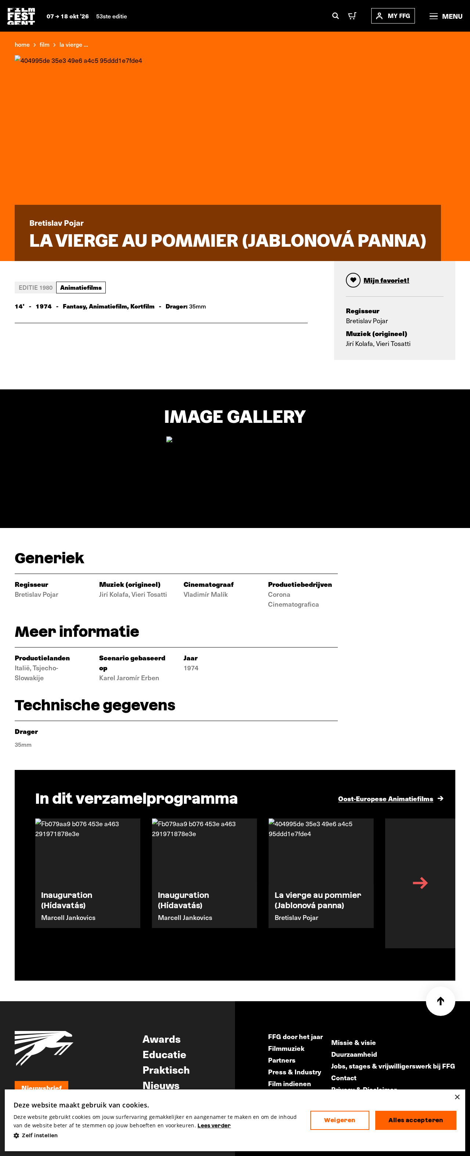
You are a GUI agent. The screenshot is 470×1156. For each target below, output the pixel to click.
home (22, 44)
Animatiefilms (81, 287)
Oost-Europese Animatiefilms (385, 798)
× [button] (457, 1097)
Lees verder (214, 1125)
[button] (156, 1135)
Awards (161, 1038)
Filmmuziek (286, 1048)
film (45, 44)
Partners (282, 1059)
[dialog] (235, 1120)
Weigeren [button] (339, 1120)
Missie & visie (353, 1042)
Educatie (164, 1053)
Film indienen (289, 1083)
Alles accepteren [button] (415, 1120)
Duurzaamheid (354, 1054)
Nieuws (161, 1084)
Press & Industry (294, 1071)
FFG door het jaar (295, 1036)
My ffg (399, 15)
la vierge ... (73, 44)
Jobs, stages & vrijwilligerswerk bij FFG (393, 1065)
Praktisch (166, 1069)
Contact (344, 1077)
